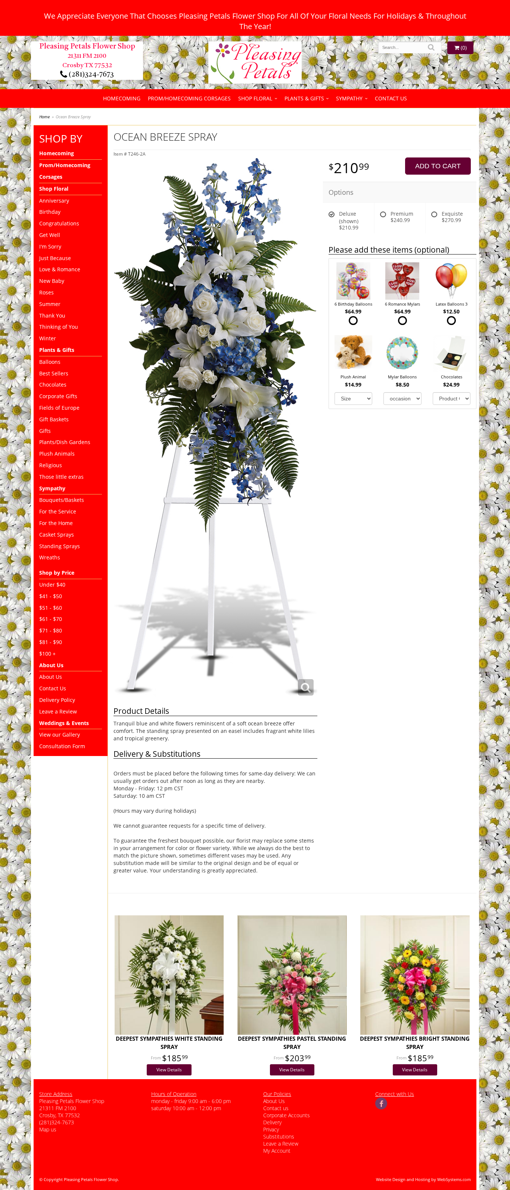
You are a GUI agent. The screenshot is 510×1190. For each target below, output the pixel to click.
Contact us (276, 1108)
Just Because (55, 258)
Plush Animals (57, 453)
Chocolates (52, 384)
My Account (276, 1150)
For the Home (56, 523)
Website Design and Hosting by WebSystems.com (423, 1179)
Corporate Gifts (58, 396)
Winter (47, 338)
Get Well (49, 234)
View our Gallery (59, 734)
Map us (47, 1129)
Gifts (45, 430)
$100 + (47, 653)
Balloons (49, 361)
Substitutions (278, 1136)
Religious (50, 465)
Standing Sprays (59, 546)
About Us (50, 676)
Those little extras (61, 476)
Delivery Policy (57, 699)
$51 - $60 (50, 607)
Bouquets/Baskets (61, 499)
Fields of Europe (59, 407)
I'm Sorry (50, 246)
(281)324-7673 (90, 74)
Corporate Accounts (286, 1115)
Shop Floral (255, 98)
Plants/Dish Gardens (64, 442)
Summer (49, 303)
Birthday (49, 211)
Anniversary (54, 200)
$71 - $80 (50, 630)
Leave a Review (58, 711)
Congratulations (59, 223)
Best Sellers (53, 373)
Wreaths (49, 557)
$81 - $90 (50, 642)
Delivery (272, 1122)
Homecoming (121, 98)
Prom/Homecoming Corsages (189, 98)
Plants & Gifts (304, 98)
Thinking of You (58, 326)
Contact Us (391, 98)
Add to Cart (438, 166)
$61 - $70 (50, 618)
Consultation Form (62, 746)
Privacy (271, 1129)
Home (44, 116)
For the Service (57, 511)
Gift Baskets (54, 419)
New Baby (51, 280)
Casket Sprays (56, 534)
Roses (46, 292)
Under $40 (52, 584)
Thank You (52, 315)
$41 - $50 (50, 596)
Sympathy (349, 98)
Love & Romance (59, 269)
